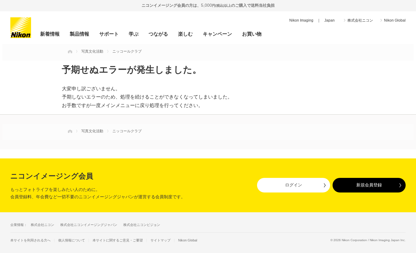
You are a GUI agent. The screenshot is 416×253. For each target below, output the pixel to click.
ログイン (293, 184)
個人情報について (71, 240)
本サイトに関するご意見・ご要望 (118, 240)
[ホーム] (70, 51)
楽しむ (185, 33)
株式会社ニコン (360, 20)
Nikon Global (395, 20)
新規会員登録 (369, 184)
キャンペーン (217, 33)
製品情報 (79, 33)
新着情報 (50, 33)
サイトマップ (160, 240)
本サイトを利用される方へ (30, 240)
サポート (109, 33)
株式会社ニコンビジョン (141, 225)
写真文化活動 (92, 51)
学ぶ (134, 33)
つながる (158, 33)
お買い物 (252, 33)
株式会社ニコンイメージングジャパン (88, 225)
